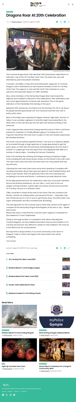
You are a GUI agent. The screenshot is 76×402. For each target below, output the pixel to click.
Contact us (24, 391)
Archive (4, 391)
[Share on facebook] (57, 22)
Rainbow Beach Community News (16, 388)
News (3, 363)
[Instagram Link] (11, 395)
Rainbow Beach (17, 22)
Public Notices (5, 330)
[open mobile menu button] (3, 4)
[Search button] (68, 4)
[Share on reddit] (65, 22)
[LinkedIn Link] (14, 395)
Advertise (10, 391)
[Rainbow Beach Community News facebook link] (3, 395)
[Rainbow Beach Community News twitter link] (7, 395)
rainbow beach (42, 330)
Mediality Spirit (37, 388)
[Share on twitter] (61, 22)
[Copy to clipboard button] (68, 22)
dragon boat (9, 11)
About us (16, 391)
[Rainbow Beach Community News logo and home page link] (38, 4)
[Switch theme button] (72, 4)
